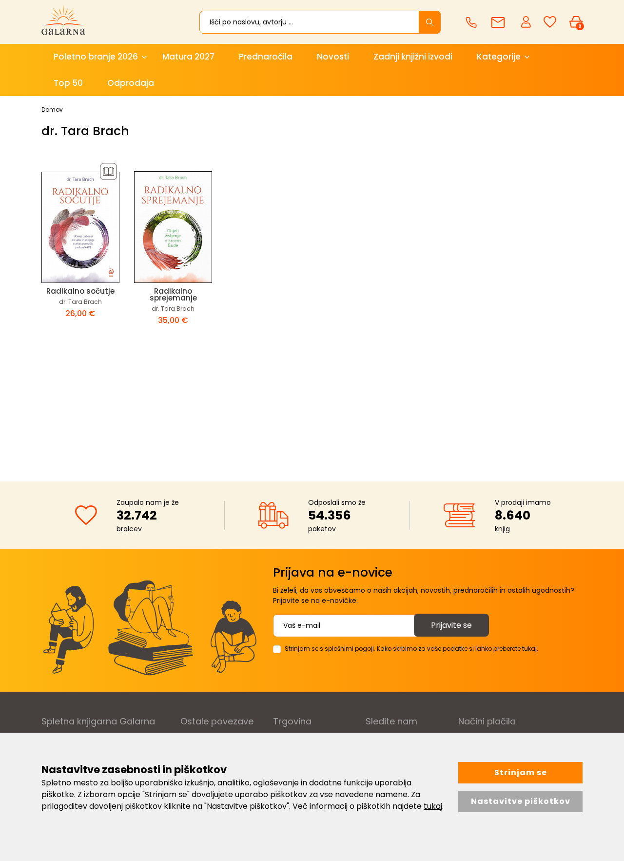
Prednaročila (265, 56)
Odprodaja (130, 83)
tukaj (433, 806)
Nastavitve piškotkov (520, 801)
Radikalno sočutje (80, 291)
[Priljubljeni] (550, 22)
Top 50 (68, 83)
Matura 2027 (188, 56)
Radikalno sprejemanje (173, 294)
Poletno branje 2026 (96, 56)
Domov (52, 109)
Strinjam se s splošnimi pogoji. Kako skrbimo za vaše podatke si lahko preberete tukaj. (411, 648)
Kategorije (499, 56)
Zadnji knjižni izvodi (412, 56)
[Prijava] (527, 21)
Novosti (333, 56)
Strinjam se (520, 772)
